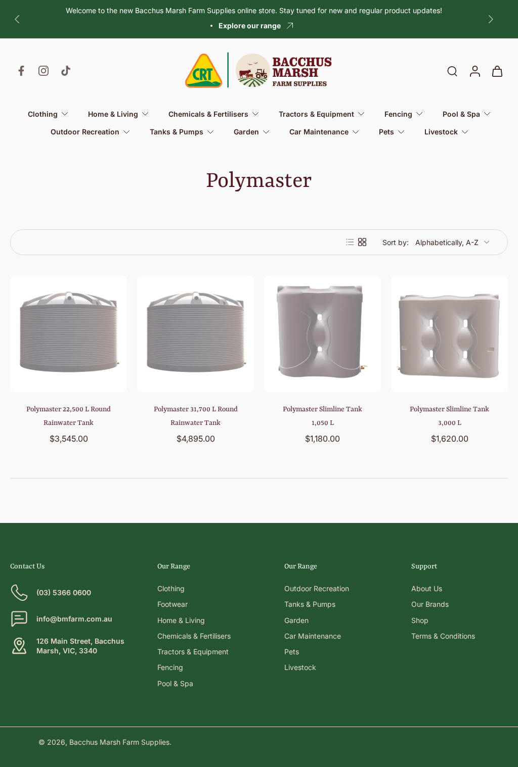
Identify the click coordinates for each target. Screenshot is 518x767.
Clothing (171, 588)
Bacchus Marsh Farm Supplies (119, 742)
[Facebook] (21, 71)
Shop (419, 620)
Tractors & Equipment (193, 651)
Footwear (172, 604)
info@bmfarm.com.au (74, 618)
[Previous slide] (17, 19)
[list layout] (350, 242)
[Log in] (474, 71)
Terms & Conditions (443, 636)
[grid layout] (362, 242)
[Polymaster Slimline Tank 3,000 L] (449, 333)
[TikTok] (66, 71)
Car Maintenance (312, 636)
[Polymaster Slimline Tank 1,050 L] (322, 333)
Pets (291, 651)
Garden (296, 620)
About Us (426, 588)
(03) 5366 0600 (63, 592)
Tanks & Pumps (309, 604)
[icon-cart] (497, 71)
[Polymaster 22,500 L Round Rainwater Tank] (68, 333)
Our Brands (430, 604)
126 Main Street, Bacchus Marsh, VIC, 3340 (80, 646)
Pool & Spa (175, 683)
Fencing (170, 667)
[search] (452, 71)
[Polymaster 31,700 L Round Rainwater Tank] (195, 333)
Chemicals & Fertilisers (194, 636)
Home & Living (181, 620)
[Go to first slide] (491, 19)
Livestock (300, 667)
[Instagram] (43, 71)
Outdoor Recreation (316, 588)
